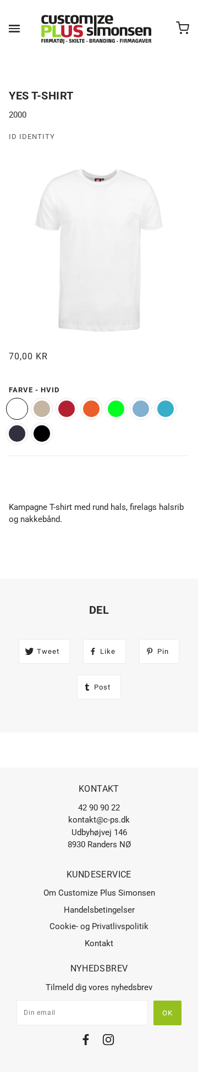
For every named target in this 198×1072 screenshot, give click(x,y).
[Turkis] (165, 409)
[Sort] (42, 433)
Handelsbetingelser (99, 910)
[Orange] (91, 409)
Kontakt (99, 943)
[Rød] (66, 409)
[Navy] (17, 433)
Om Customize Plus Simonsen (99, 893)
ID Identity (32, 136)
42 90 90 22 (99, 808)
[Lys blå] (141, 409)
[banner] (97, 29)
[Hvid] (17, 409)
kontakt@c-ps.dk (99, 820)
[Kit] (42, 409)
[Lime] (116, 409)
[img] (85, 1041)
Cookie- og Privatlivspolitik (99, 926)
